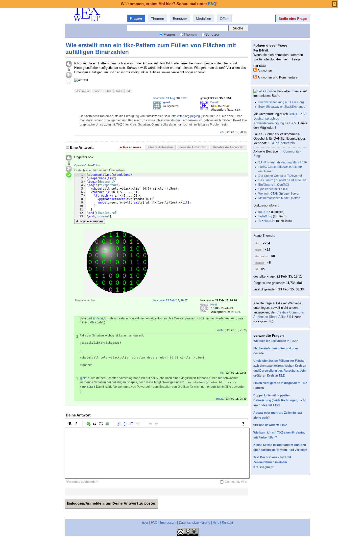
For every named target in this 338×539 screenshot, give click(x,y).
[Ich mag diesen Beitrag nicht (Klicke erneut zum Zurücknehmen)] (69, 75)
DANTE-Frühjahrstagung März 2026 (282, 162)
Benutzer (180, 19)
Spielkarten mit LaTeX (273, 189)
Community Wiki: (236, 482)
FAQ (154, 522)
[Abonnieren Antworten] (255, 70)
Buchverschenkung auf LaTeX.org (281, 102)
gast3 (166, 102)
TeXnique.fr (266, 221)
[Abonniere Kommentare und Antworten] (255, 76)
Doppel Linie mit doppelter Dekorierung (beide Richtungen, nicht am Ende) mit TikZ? (279, 400)
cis (222, 131)
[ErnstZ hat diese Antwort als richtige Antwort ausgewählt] (69, 175)
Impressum (168, 522)
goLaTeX (264, 212)
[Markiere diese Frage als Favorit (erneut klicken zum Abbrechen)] (69, 81)
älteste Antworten (160, 147)
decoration (82, 91)
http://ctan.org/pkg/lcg (185, 116)
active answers (130, 147)
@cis (83, 378)
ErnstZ (214, 102)
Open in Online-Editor (87, 165)
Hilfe (216, 522)
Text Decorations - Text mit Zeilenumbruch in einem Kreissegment (272, 462)
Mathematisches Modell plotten (279, 198)
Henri (213, 304)
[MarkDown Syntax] (244, 423)
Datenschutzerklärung (194, 522)
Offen (224, 19)
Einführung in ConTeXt (273, 184)
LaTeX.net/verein (282, 143)
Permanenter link (85, 300)
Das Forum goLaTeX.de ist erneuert (282, 180)
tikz (109, 91)
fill (128, 91)
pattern (98, 91)
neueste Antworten (192, 147)
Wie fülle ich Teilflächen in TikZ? (275, 341)
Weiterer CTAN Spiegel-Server (278, 193)
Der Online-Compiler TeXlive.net (280, 176)
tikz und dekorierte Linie (270, 425)
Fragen (136, 18)
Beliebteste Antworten (228, 147)
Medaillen (203, 19)
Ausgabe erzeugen (89, 221)
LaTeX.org (265, 216)
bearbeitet (170, 98)
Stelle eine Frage (293, 19)
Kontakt (227, 522)
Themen (157, 19)
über (145, 522)
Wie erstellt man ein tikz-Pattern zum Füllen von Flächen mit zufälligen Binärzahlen (151, 48)
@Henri (98, 318)
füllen (119, 91)
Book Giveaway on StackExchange (281, 106)
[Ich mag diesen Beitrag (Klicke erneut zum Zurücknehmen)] (69, 64)
